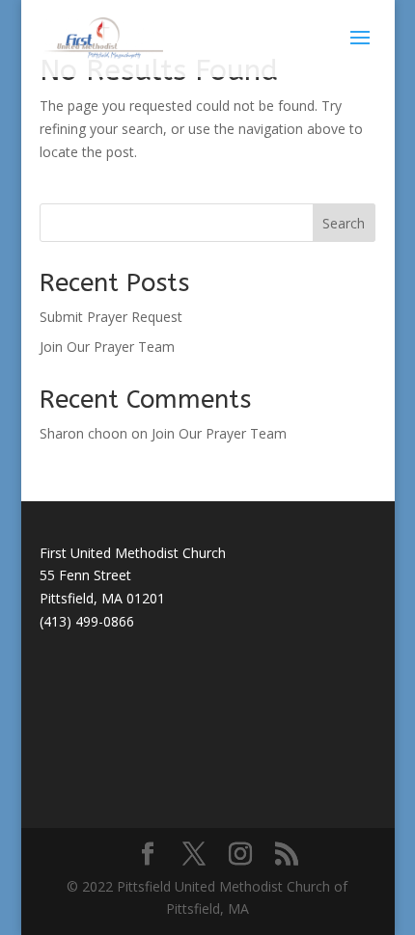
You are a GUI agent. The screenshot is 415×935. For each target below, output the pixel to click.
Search (343, 223)
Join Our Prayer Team (107, 346)
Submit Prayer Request (111, 316)
